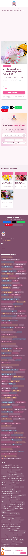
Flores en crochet (6, 339)
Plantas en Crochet (20, 402)
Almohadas (4, 537)
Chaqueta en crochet (15, 498)
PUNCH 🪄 (4, 414)
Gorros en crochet (6, 348)
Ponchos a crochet (6, 406)
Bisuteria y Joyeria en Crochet (8, 278)
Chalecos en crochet (6, 303)
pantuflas (12, 392)
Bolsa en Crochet (6, 282)
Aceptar (23, 553)
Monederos (12, 383)
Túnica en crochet (6, 444)
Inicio (2, 8)
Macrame (22, 369)
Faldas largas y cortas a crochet (9, 336)
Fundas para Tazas (12, 472)
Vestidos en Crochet (6, 449)
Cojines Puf (16, 465)
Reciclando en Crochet (19, 418)
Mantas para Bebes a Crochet (8, 515)
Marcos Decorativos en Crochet (8, 491)
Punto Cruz (4, 416)
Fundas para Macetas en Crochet (9, 346)
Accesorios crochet (6, 257)
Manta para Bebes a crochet (8, 374)
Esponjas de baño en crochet (7, 510)
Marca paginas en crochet (18, 378)
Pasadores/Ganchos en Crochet (9, 397)
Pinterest (5, 110)
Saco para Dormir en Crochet (8, 428)
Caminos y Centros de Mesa (7, 546)
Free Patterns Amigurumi (9, 540)
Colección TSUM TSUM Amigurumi (9, 311)
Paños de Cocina (16, 390)
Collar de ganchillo (6, 313)
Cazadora (16, 487)
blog (21, 478)
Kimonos (11, 360)
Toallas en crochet (20, 437)
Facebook (6, 107)
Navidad (14, 388)
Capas (22, 519)
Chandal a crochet (18, 303)
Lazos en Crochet (6, 362)
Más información (20, 550)
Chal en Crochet (5, 467)
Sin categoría (5, 435)
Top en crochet (6, 439)
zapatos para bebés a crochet (8, 456)
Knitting (18, 360)
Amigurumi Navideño (18, 268)
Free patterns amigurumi (19, 339)
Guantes (3, 506)
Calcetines (15, 287)
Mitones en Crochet (14, 381)
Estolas (19, 332)
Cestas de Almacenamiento (7, 533)
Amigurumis (21, 271)
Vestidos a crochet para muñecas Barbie (10, 446)
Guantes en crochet (6, 350)
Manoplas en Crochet (19, 371)
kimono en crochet (19, 476)
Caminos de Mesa (15, 289)
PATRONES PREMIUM (7, 399)
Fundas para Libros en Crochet (8, 343)
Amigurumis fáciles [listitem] (9, 139)
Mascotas (13, 484)
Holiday (15, 353)
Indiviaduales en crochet (18, 355)
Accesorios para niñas (20, 261)
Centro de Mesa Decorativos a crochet (10, 299)
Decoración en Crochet (7, 495)
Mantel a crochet (6, 378)
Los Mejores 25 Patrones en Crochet (9, 369)
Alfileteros (18, 517)
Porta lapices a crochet (19, 406)
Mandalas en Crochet (7, 371)
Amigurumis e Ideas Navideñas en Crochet (10, 493)
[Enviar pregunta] (24, 135)
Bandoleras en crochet (21, 273)
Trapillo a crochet (20, 442)
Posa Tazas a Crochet (7, 411)
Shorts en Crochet (19, 432)
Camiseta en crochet (6, 474)
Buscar (2, 250)
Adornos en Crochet (6, 264)
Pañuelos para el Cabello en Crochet (9, 395)
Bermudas (4, 275)
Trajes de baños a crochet (8, 442)
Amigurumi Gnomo (6, 268)
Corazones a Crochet (15, 467)
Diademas (18, 491)
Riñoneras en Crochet (7, 421)
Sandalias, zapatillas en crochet (9, 430)
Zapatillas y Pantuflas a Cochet (9, 453)
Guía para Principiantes (6, 542)
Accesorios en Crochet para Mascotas (10, 259)
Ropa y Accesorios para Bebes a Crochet (11, 423)
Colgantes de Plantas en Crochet (8, 489)
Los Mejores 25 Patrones (12, 535)
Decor (21, 325)
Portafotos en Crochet (7, 409)
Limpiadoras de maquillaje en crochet (10, 364)
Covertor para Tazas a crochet (8, 315)
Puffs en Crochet (18, 411)
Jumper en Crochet (11, 504)
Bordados (15, 282)
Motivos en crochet (6, 385)
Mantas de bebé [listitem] (19, 139)
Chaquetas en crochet (7, 306)
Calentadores (5, 289)
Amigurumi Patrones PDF (20, 533)
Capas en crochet (19, 292)
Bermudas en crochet (20, 502)
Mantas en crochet (17, 376)
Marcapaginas (5, 526)
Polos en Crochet (6, 404)
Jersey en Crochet (6, 357)
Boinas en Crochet (6, 280)
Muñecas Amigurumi (18, 385)
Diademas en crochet (7, 329)
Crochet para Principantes (19, 318)
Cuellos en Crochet (6, 322)
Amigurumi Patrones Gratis (10, 513)
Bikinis (12, 501)
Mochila (4, 383)
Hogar (22, 487)
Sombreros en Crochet (17, 435)
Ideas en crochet (6, 355)
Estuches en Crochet (6, 334)
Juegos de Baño (17, 357)
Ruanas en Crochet (6, 425)
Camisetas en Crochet (7, 292)
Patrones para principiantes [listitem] (9, 142)
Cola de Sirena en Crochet (7, 308)
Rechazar (17, 553)
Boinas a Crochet (5, 524)
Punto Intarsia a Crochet (15, 416)
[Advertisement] (14, 25)
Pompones (15, 404)
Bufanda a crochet (6, 285)
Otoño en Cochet (6, 390)
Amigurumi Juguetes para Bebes (19, 530)
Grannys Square (21, 504)
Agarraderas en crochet (19, 264)
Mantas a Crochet (16, 522)
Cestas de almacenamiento (8, 301)
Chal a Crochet (21, 301)
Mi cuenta (3, 248)
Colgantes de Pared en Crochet (18, 480)
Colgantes (21, 311)
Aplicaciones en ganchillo (17, 474)
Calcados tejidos (6, 287)
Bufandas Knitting (17, 285)
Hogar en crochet (6, 353)
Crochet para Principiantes (7, 487)
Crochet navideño (6, 318)
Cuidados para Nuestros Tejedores (9, 325)
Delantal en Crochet (19, 327)
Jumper (4, 360)
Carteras (17, 296)
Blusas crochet (21, 278)
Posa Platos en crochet (20, 409)
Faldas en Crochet (5, 498)
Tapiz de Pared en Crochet (7, 437)
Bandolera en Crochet (17, 542)
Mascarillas (4, 381)
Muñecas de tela (6, 388)
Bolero (20, 535)
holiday (3, 535)
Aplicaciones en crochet (7, 273)
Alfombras (22, 508)
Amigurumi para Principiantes (11, 8)
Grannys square (18, 348)
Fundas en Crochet (6, 341)
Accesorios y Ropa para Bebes (8, 476)
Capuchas (4, 294)
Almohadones (18, 266)
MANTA (3, 482)
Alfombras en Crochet (7, 266)
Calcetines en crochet (6, 531)
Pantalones (5, 392)
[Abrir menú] (25, 3)
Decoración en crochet (7, 327)
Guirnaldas (16, 350)
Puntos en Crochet (6, 418)
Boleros (15, 280)
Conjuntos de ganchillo (18, 313)
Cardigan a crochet (14, 294)
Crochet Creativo (22, 315)
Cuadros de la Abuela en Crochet (9, 320)
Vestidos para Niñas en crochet (9, 451)
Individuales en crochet (18, 506)
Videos (20, 451)
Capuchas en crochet (15, 499)
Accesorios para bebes (7, 261)
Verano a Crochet (17, 444)
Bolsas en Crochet (6, 469)
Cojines (17, 306)
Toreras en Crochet (16, 439)
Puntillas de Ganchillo (14, 414)
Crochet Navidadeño (6, 480)
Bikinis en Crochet (14, 275)
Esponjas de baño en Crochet (8, 332)
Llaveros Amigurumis (7, 367)
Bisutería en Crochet (6, 521)
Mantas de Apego (6, 376)
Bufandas (4, 504)
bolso (18, 482)
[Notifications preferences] (2, 553)
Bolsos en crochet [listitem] (21, 142)
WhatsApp (19, 107)
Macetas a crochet (5, 502)
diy (22, 467)
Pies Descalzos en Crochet (8, 402)
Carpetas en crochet (7, 296)
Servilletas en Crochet (7, 432)
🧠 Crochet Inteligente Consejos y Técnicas (11, 458)
